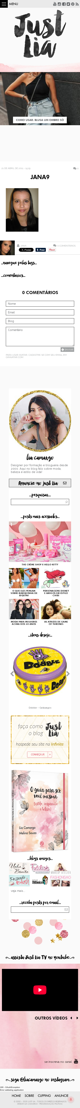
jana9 (40, 177)
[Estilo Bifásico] (40, 881)
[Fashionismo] (60, 881)
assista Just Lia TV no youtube (40, 957)
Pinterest (73, 4)
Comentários (66, 245)
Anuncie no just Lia (38, 483)
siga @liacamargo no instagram (40, 1079)
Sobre (29, 1095)
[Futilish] (40, 868)
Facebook (64, 4)
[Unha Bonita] (19, 868)
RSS (77, 4)
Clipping (44, 1095)
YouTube (55, 4)
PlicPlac (59, 1104)
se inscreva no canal (58, 1061)
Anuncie (61, 1095)
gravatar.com (14, 357)
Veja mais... (18, 890)
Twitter (68, 4)
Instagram (59, 4)
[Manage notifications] (71, 1099)
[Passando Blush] (19, 881)
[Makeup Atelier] (60, 868)
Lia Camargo (31, 1104)
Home (16, 1095)
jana (23, 245)
